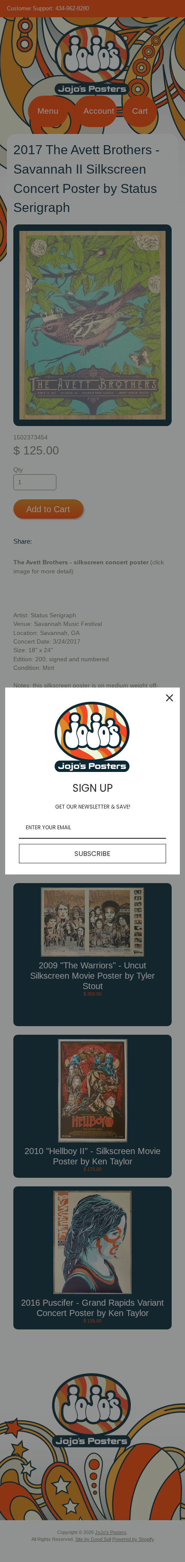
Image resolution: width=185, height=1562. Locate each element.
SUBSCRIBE (92, 854)
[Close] (169, 698)
